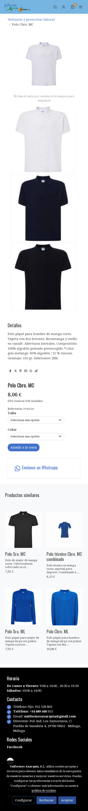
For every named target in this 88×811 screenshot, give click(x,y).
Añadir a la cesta (23, 447)
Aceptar (67, 800)
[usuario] (63, 7)
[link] (17, 7)
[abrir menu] (81, 7)
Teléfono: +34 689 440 (30, 711)
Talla (12, 413)
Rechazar (46, 800)
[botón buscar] (55, 7)
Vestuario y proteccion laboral (31, 19)
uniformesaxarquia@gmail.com (50, 716)
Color (12, 430)
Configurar (23, 800)
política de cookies (44, 790)
